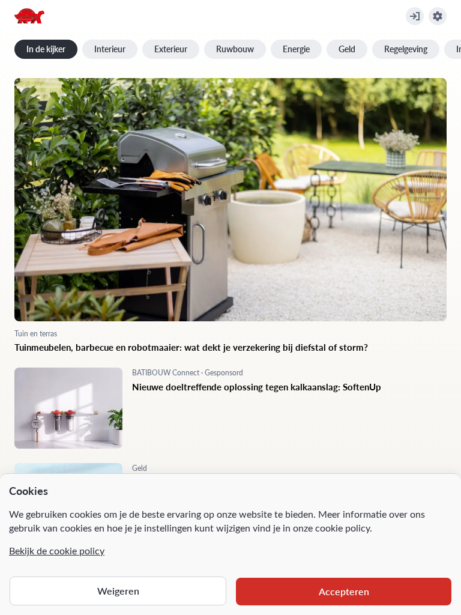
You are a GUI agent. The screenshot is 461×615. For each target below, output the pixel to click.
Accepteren (344, 591)
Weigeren (118, 591)
